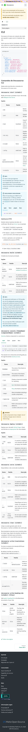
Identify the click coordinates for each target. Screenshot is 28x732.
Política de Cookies (6, 712)
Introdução (4, 658)
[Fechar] (27, 1)
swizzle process (16, 356)
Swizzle (3, 336)
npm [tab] (5, 208)
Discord (3, 675)
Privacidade (4, 708)
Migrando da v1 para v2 (7, 662)
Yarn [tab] (10, 208)
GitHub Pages (17, 427)
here (24, 139)
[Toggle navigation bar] (2, 5)
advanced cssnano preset (16, 301)
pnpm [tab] (15, 208)
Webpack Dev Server (9, 97)
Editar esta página (8, 639)
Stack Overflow (5, 671)
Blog (2, 686)
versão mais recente (8, 17)
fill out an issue (15, 316)
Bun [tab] (20, 208)
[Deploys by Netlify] (5, 697)
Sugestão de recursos (7, 673)
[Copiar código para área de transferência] (25, 55)
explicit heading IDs (9, 598)
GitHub (3, 691)
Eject (13, 385)
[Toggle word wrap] (22, 55)
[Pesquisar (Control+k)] (25, 5)
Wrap (13, 388)
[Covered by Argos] (6, 699)
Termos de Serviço (6, 710)
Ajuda (2, 678)
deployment (13, 429)
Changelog (4, 688)
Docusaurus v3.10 (11, 1)
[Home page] (2, 22)
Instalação (4, 660)
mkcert (16, 224)
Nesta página (5, 28)
